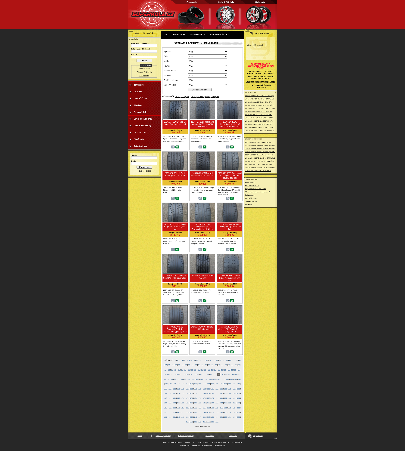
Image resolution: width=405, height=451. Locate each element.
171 (182, 398)
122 (204, 384)
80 (198, 374)
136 (187, 388)
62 (215, 370)
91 (236, 374)
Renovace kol (197, 35)
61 (212, 370)
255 (234, 417)
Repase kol (233, 436)
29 (183, 365)
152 (178, 393)
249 (208, 417)
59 (205, 370)
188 (178, 403)
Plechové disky (140, 112)
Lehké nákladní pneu (143, 119)
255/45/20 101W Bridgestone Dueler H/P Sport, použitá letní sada (229, 124)
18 (223, 360)
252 (221, 417)
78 (191, 374)
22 (237, 360)
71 (168, 374)
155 (191, 393)
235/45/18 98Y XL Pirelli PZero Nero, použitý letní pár (229, 278)
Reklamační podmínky (186, 436)
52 (182, 370)
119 (191, 384)
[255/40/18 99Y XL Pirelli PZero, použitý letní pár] (175, 170)
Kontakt (167, 44)
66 (229, 370)
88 (226, 374)
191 (191, 403)
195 (208, 403)
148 (238, 388)
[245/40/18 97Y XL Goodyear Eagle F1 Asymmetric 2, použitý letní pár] (175, 323)
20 (230, 360)
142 (212, 388)
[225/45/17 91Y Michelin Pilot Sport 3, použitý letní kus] (229, 221)
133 (174, 388)
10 (197, 360)
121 (199, 384)
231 (208, 412)
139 (200, 388)
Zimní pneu (138, 85)
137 (191, 388)
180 (221, 398)
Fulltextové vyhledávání (140, 49)
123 (208, 384)
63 (219, 370)
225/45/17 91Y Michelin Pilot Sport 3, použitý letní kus (230, 226)
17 (220, 360)
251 (217, 417)
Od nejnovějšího (212, 97)
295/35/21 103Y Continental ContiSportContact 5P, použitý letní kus (230, 175)
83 (208, 374)
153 (182, 393)
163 (225, 393)
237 (234, 412)
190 (187, 403)
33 (196, 365)
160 (212, 393)
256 (238, 417)
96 (175, 379)
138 (195, 388)
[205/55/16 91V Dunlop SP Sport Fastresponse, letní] (175, 118)
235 (225, 412)
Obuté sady (260, 2)
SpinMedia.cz (220, 445)
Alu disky (138, 105)
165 (234, 393)
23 (240, 360)
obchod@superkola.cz (176, 442)
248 (204, 417)
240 (170, 417)
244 (187, 417)
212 (204, 407)
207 (182, 407)
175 (200, 398)
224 (178, 412)
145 (225, 388)
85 (214, 374)
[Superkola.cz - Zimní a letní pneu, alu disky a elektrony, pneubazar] (153, 29)
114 (170, 384)
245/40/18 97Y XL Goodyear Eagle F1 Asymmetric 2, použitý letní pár (175, 330)
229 (200, 412)
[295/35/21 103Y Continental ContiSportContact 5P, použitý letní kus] (229, 170)
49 (172, 370)
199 (225, 403)
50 (175, 370)
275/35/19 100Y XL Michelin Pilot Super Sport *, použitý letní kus (230, 329)
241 (174, 417)
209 (191, 407)
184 (238, 398)
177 (208, 398)
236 (229, 412)
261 (204, 422)
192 (195, 403)
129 (234, 384)
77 (188, 374)
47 (165, 370)
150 (170, 393)
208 (187, 407)
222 (170, 412)
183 (234, 398)
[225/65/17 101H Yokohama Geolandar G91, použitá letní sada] (202, 118)
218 (229, 407)
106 (214, 379)
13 (207, 360)
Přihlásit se (144, 167)
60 (209, 370)
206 (178, 407)
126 (221, 384)
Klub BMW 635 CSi (252, 185)
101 (193, 379)
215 (216, 407)
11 (200, 360)
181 (225, 398)
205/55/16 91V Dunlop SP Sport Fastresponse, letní (175, 123)
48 (169, 370)
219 (234, 407)
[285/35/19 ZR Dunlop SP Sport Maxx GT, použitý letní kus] (175, 272)
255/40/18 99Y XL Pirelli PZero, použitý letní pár (175, 174)
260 (200, 422)
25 (169, 365)
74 (178, 374)
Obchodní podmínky (163, 436)
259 (195, 422)
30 (186, 365)
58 (202, 370)
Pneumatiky (192, 2)
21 (233, 360)
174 (195, 398)
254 (229, 417)
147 (234, 388)
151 (174, 393)
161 (217, 393)
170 (178, 398)
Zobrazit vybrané (199, 90)
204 (170, 407)
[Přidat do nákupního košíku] (177, 148)
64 (222, 370)
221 (165, 412)
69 (239, 370)
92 (239, 374)
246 (195, 417)
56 (195, 370)
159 (208, 393)
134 (178, 388)
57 (199, 370)
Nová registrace (144, 171)
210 (195, 407)
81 (201, 374)
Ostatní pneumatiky (142, 126)
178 (212, 398)
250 (212, 417)
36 (206, 365)
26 (173, 365)
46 (239, 365)
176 (204, 398)
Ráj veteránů (250, 195)
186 (170, 403)
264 (217, 422)
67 (232, 370)
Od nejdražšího (197, 97)
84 (211, 374)
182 (229, 398)
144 (221, 388)
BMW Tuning (250, 182)
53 (185, 370)
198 (221, 403)
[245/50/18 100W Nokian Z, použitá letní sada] (202, 323)
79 (195, 374)
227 (191, 412)
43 (229, 365)
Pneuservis (179, 35)
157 (200, 393)
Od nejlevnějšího (182, 97)
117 (183, 384)
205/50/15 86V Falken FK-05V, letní (202, 277)
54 (189, 370)
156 (195, 393)
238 (238, 412)
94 (168, 379)
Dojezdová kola (140, 146)
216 (221, 407)
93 (165, 379)
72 (171, 374)
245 (191, 417)
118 (187, 384)
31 (189, 365)
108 (223, 379)
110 (231, 379)
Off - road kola (140, 132)
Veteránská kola (219, 35)
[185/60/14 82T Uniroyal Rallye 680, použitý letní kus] (202, 170)
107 (218, 379)
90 (233, 374)
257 (187, 422)
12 (204, 360)
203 (165, 407)
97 (178, 379)
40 (219, 365)
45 (236, 365)
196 (212, 403)
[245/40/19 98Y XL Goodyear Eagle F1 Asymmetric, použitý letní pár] (202, 221)
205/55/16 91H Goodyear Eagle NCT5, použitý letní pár (175, 226)
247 (200, 417)
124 (212, 384)
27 (176, 365)
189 (182, 403)
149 (165, 393)
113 (166, 384)
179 (217, 398)
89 (229, 374)
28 (179, 365)
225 (182, 412)
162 (221, 393)
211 (200, 407)
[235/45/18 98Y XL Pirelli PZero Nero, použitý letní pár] (229, 272)
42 (226, 365)
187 (174, 403)
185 (165, 403)
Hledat (144, 60)
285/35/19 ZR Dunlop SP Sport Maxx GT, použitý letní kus (175, 278)
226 (187, 412)
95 (172, 379)
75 (181, 374)
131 (165, 388)
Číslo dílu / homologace (140, 43)
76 (185, 374)
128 (229, 384)
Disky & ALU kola (226, 2)
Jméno (134, 155)
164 (229, 393)
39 (216, 365)
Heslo (133, 161)
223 (174, 412)
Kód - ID (134, 55)
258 (191, 422)
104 (206, 379)
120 (195, 384)
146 (229, 388)
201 (234, 403)
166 (238, 393)
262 (208, 422)
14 (210, 360)
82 (205, 374)
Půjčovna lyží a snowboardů (255, 189)
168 (170, 398)
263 (212, 422)
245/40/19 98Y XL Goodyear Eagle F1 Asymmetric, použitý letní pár (202, 228)
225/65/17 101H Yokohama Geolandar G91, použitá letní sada (202, 124)
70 (165, 374)
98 (182, 379)
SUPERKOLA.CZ (196, 445)
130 (238, 384)
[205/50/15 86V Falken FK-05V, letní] (202, 272)
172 (187, 398)
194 (204, 403)
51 (179, 370)
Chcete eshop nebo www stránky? (257, 192)
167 (165, 398)
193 (200, 403)
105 (210, 379)
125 (216, 384)
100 (188, 379)
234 (221, 412)
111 (235, 379)
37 (209, 365)
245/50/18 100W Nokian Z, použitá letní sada (202, 328)
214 (212, 407)
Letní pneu (138, 92)
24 (166, 365)
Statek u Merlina (251, 201)
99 (185, 379)
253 (225, 417)
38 (212, 365)
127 (225, 384)
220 (238, 407)
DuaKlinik (248, 204)
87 (223, 374)
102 (197, 379)
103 (201, 379)
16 (217, 360)
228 (195, 412)
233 (217, 412)
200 (229, 403)
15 (214, 360)
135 (182, 388)
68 (235, 370)
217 (225, 407)
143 (217, 388)
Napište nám (258, 436)
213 (208, 407)
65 (225, 370)
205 (174, 407)
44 (232, 365)
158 (204, 393)
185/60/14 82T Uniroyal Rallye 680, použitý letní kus (202, 174)
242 (178, 417)
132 (170, 388)
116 (179, 384)
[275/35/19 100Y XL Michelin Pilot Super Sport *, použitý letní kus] (229, 323)
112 (239, 379)
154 (187, 393)
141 (208, 388)
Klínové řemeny (251, 198)
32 (192, 365)
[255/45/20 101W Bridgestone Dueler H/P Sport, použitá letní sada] (229, 118)
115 (175, 384)
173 (191, 398)
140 (204, 388)
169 (174, 398)
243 (182, 417)
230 (204, 412)
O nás (166, 35)
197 (217, 403)
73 (175, 374)
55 (192, 370)
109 (227, 379)
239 (165, 417)
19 (227, 360)
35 (202, 365)
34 (199, 365)
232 (212, 412)
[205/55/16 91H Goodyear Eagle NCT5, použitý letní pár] (175, 221)
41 (222, 365)
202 (238, 403)
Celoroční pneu (140, 98)
